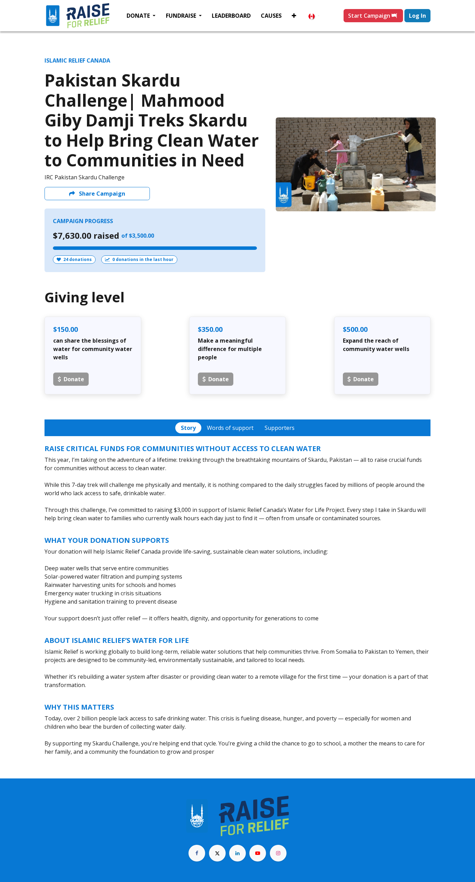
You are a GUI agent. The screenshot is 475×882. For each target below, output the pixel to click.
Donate (74, 379)
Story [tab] (188, 428)
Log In (417, 15)
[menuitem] (141, 16)
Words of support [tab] (230, 428)
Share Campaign (101, 193)
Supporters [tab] (280, 428)
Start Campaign (370, 15)
